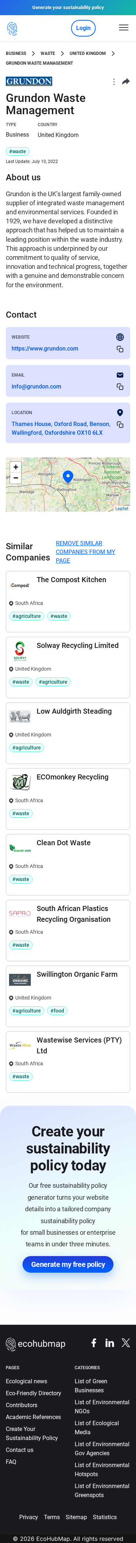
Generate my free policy (68, 1264)
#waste (17, 151)
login (83, 28)
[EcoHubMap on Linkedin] (106, 1342)
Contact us (19, 1450)
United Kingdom (88, 53)
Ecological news (26, 1381)
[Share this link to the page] (125, 81)
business (16, 53)
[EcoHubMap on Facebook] (90, 1342)
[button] (68, 477)
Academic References (33, 1417)
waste (48, 53)
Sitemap (76, 1517)
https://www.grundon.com (45, 348)
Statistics (105, 1517)
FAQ (11, 1461)
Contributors (21, 1405)
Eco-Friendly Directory (33, 1393)
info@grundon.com (36, 386)
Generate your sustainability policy (68, 7)
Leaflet (121, 508)
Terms (52, 1517)
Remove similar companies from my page (85, 552)
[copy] (120, 348)
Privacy (28, 1517)
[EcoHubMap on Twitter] (122, 1342)
